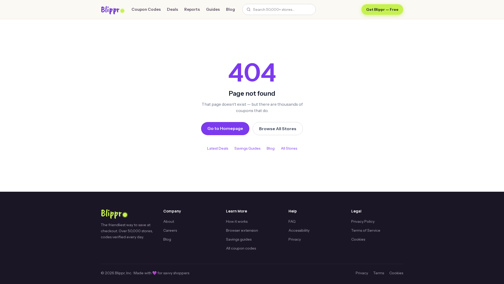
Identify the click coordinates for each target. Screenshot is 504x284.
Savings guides (238, 239)
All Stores (289, 148)
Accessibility (298, 230)
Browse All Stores (277, 128)
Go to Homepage (225, 128)
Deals (172, 9)
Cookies (358, 239)
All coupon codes (241, 248)
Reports (192, 9)
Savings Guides (247, 148)
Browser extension (242, 230)
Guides (213, 9)
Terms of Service (365, 230)
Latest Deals (217, 148)
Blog (230, 9)
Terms (378, 273)
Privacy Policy (363, 221)
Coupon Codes (146, 9)
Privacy (294, 239)
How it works (237, 221)
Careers (170, 230)
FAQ (292, 221)
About (168, 221)
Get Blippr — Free (382, 9)
